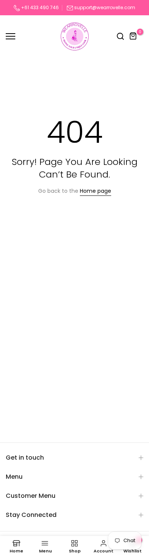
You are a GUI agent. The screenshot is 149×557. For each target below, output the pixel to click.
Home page (95, 191)
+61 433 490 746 (39, 7)
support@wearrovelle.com (104, 7)
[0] (133, 36)
